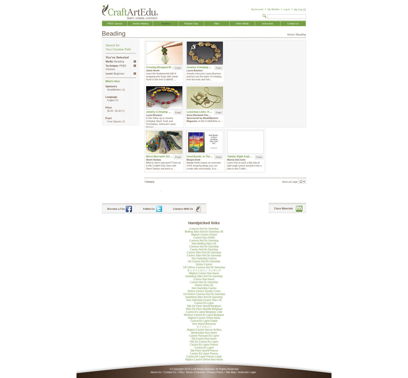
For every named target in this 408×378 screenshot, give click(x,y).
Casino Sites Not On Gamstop (204, 252)
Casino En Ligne (204, 303)
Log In (286, 9)
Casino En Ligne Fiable (204, 320)
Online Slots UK (204, 285)
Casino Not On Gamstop (204, 249)
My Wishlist (273, 9)
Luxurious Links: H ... (199, 111)
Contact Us (169, 372)
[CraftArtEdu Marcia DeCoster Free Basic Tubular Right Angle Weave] (245, 142)
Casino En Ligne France (204, 344)
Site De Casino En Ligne (204, 341)
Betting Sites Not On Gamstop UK (204, 231)
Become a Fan (116, 208)
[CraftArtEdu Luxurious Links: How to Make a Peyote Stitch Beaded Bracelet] (205, 97)
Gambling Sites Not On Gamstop (204, 276)
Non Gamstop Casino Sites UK (204, 300)
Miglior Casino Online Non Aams (204, 359)
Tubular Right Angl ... (239, 156)
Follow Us (149, 208)
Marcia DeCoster (236, 159)
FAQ (180, 372)
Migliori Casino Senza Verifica (204, 329)
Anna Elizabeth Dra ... (199, 115)
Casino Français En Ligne (204, 335)
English (111, 100)
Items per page (290, 182)
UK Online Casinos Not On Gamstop (204, 267)
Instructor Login (247, 372)
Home (290, 34)
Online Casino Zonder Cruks (204, 291)
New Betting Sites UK (204, 243)
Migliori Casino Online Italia (204, 317)
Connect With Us (183, 208)
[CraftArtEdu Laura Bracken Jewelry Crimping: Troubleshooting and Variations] (164, 97)
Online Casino (204, 264)
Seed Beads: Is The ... (199, 156)
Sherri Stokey (153, 159)
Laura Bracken (195, 70)
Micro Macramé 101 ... (159, 156)
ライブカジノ (204, 326)
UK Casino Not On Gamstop (204, 261)
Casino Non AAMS (204, 237)
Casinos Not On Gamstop (204, 228)
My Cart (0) (300, 9)
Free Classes (114, 121)
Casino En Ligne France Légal (204, 356)
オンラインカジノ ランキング (204, 270)
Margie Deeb (193, 159)
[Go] (264, 16)
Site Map (231, 372)
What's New (112, 81)
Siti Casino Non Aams (204, 338)
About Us (155, 372)
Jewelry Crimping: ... (199, 67)
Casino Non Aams (204, 279)
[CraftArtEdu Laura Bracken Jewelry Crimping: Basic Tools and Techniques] (205, 53)
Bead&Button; (114, 89)
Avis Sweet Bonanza (204, 323)
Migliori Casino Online (204, 234)
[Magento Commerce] (130, 11)
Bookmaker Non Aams (204, 332)
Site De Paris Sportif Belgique (204, 306)
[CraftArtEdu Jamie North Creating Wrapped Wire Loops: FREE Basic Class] (164, 53)
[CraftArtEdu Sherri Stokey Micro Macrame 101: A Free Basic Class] (164, 142)
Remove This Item (135, 61)
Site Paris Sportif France (204, 350)
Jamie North (153, 70)
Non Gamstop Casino (204, 258)
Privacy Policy (215, 372)
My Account (257, 9)
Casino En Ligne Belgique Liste (204, 311)
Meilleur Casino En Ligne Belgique (204, 314)
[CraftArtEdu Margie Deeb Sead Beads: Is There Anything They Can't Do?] (205, 142)
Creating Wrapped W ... (159, 67)
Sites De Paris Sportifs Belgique (204, 308)
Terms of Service (195, 372)
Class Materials (283, 208)
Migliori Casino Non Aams (204, 273)
